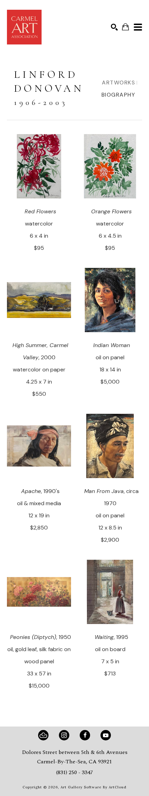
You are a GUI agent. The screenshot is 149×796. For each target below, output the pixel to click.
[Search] (114, 27)
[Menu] (138, 27)
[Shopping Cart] (125, 27)
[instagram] (64, 735)
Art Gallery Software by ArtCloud (93, 787)
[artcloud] (43, 735)
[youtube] (105, 735)
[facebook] (85, 735)
